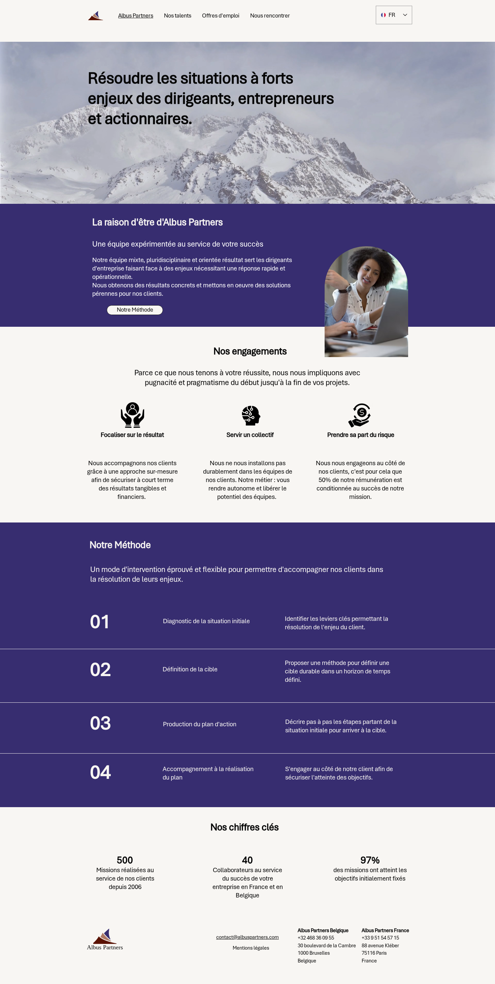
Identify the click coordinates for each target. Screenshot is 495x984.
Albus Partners (105, 947)
